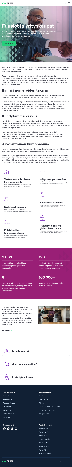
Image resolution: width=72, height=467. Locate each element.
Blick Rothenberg (45, 454)
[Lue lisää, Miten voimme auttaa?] (67, 364)
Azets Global (43, 428)
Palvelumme (7, 399)
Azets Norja (43, 436)
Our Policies (43, 396)
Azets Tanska (43, 446)
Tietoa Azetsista (9, 396)
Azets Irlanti (43, 432)
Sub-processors (44, 414)
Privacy (41, 403)
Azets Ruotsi (43, 443)
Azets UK (42, 450)
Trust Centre (43, 399)
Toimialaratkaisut (9, 403)
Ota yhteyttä (9, 43)
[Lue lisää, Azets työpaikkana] (67, 377)
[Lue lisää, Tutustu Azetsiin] (67, 351)
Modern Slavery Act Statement (50, 407)
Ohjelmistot (7, 407)
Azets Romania (44, 439)
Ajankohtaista (8, 410)
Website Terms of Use (47, 410)
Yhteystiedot (8, 417)
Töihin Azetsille (8, 414)
